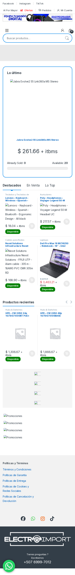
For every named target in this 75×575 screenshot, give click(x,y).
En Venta (33, 185)
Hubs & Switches (15, 309)
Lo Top (50, 185)
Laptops (44, 240)
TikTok (39, 3)
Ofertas (28, 10)
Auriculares (45, 194)
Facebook (8, 3)
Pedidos (46, 10)
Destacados (12, 185)
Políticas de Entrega (14, 480)
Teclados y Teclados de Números (17, 195)
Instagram (25, 3)
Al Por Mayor (10, 10)
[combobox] (32, 38)
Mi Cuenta (66, 10)
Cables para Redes (14, 240)
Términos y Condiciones (17, 469)
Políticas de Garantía (15, 475)
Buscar (67, 38)
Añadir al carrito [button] (31, 226)
